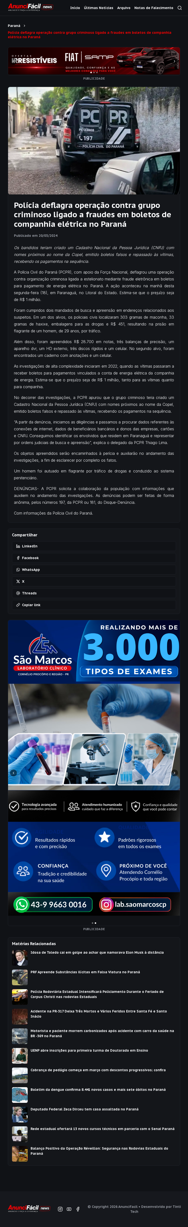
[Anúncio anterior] (13, 61)
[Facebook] (77, 1209)
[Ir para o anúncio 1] (91, 72)
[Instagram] (60, 1209)
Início (75, 8)
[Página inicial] (29, 1209)
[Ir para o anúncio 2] (94, 72)
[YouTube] (69, 1209)
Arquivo (123, 8)
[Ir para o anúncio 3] (97, 72)
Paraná (14, 26)
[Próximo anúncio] (174, 61)
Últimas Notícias (98, 8)
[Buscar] (179, 7)
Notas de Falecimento (153, 8)
